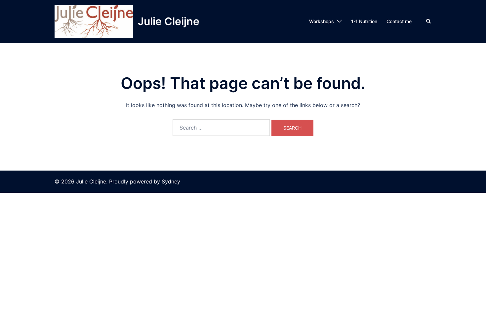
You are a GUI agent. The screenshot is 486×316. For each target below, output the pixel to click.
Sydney (171, 181)
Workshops (321, 21)
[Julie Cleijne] (94, 21)
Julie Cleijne (168, 21)
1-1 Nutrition (364, 21)
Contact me (399, 21)
